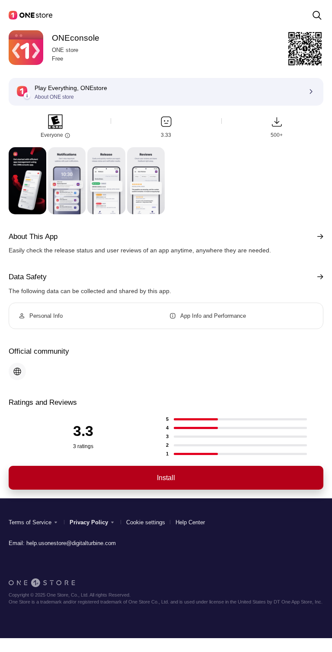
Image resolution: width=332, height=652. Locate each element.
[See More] (318, 237)
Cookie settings (145, 522)
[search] (316, 15)
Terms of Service (30, 522)
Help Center (190, 522)
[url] (17, 371)
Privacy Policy (89, 522)
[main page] (30, 15)
